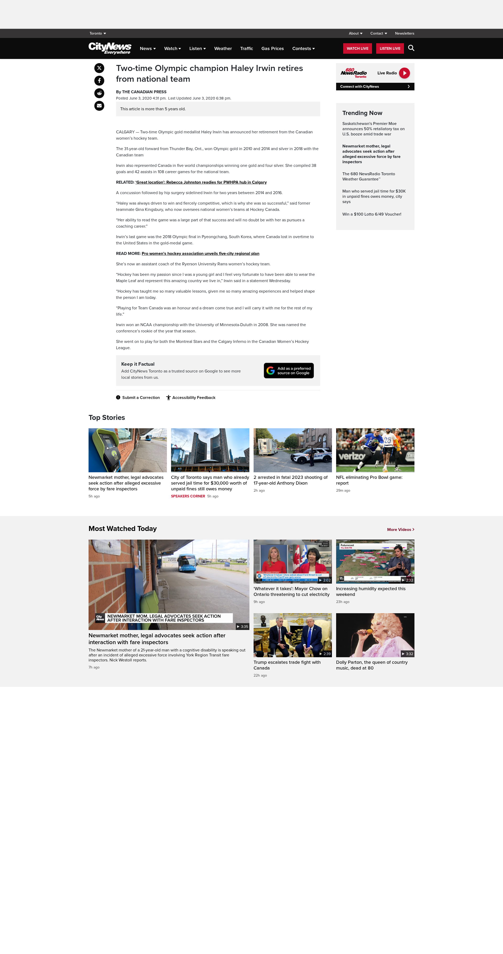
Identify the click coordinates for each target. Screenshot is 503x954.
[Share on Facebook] (99, 81)
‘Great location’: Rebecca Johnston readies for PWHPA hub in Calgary (201, 182)
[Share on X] (99, 68)
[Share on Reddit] (99, 93)
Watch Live (357, 48)
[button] (356, 33)
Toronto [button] (96, 33)
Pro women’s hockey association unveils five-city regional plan (200, 253)
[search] (411, 48)
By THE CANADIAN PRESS (141, 92)
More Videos (399, 529)
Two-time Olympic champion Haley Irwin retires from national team (209, 73)
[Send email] (99, 106)
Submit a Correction (141, 397)
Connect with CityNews (359, 86)
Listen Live (390, 48)
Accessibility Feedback (193, 397)
